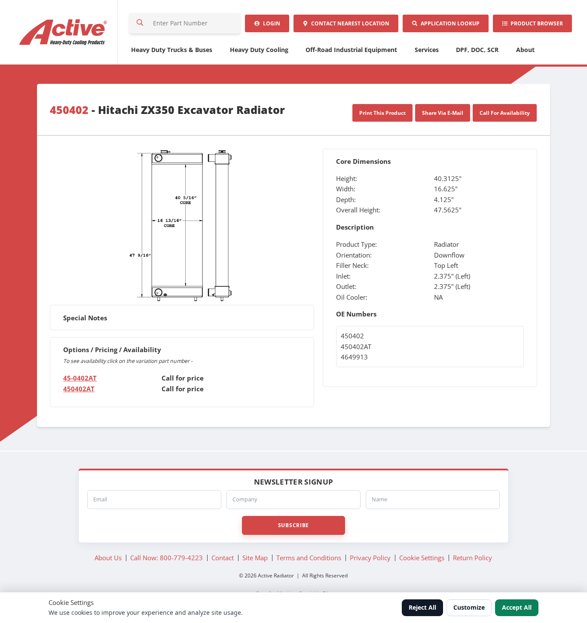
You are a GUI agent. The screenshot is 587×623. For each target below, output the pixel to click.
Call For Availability (505, 113)
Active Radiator (63, 32)
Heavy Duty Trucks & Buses (171, 50)
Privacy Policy (370, 557)
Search (139, 23)
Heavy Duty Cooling (259, 50)
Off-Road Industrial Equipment (351, 50)
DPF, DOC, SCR (477, 50)
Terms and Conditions (308, 557)
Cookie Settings (421, 557)
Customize (469, 607)
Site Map (255, 557)
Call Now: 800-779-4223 (166, 557)
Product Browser (535, 23)
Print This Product (382, 113)
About (525, 50)
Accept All (517, 607)
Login (270, 23)
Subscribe (293, 525)
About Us (108, 557)
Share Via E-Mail (442, 113)
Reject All (422, 607)
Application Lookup (449, 23)
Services (427, 50)
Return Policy (472, 557)
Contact (349, 23)
